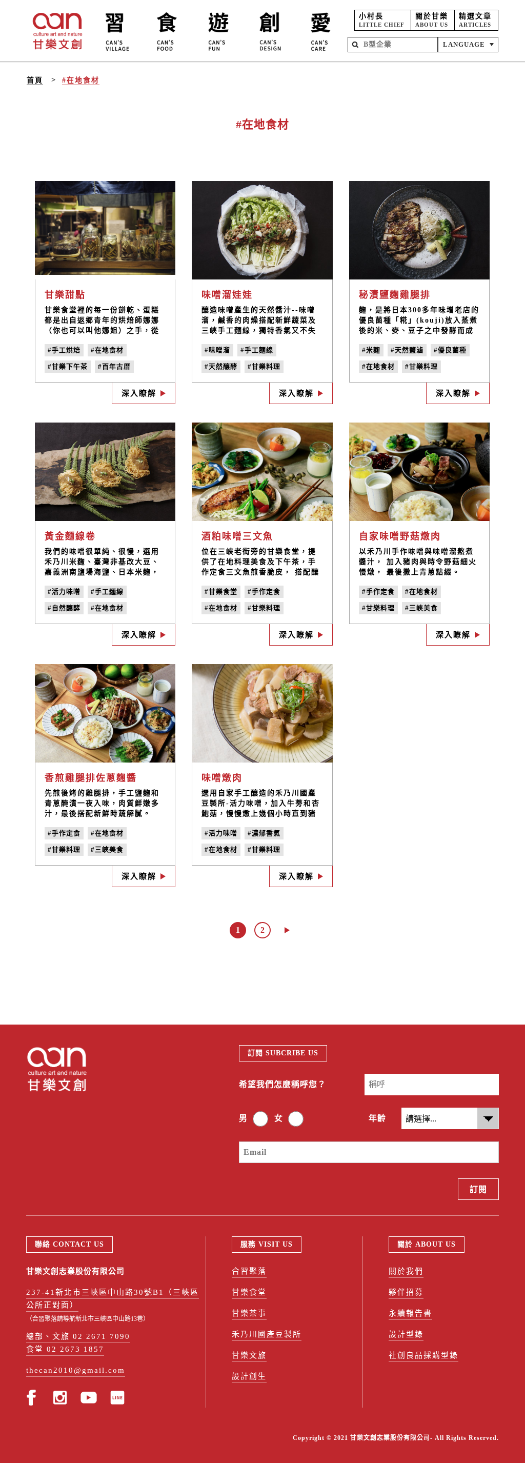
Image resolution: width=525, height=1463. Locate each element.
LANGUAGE (464, 44)
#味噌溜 (217, 350)
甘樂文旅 (249, 1355)
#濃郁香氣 (264, 833)
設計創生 (249, 1376)
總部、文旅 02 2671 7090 (78, 1336)
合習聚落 (249, 1271)
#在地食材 (80, 80)
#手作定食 (264, 591)
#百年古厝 (114, 366)
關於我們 (406, 1271)
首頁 (35, 80)
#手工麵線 (256, 350)
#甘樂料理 (264, 366)
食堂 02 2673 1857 (65, 1349)
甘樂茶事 (249, 1313)
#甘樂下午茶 (68, 366)
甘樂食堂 (249, 1292)
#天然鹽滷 (407, 350)
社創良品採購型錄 (423, 1355)
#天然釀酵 (221, 366)
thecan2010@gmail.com (75, 1370)
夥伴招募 (406, 1292)
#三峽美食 (421, 608)
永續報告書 (410, 1313)
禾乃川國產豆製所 (266, 1334)
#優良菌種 (450, 350)
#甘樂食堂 (221, 591)
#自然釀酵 (64, 608)
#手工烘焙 (64, 350)
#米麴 (371, 350)
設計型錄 (406, 1334)
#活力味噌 (64, 591)
